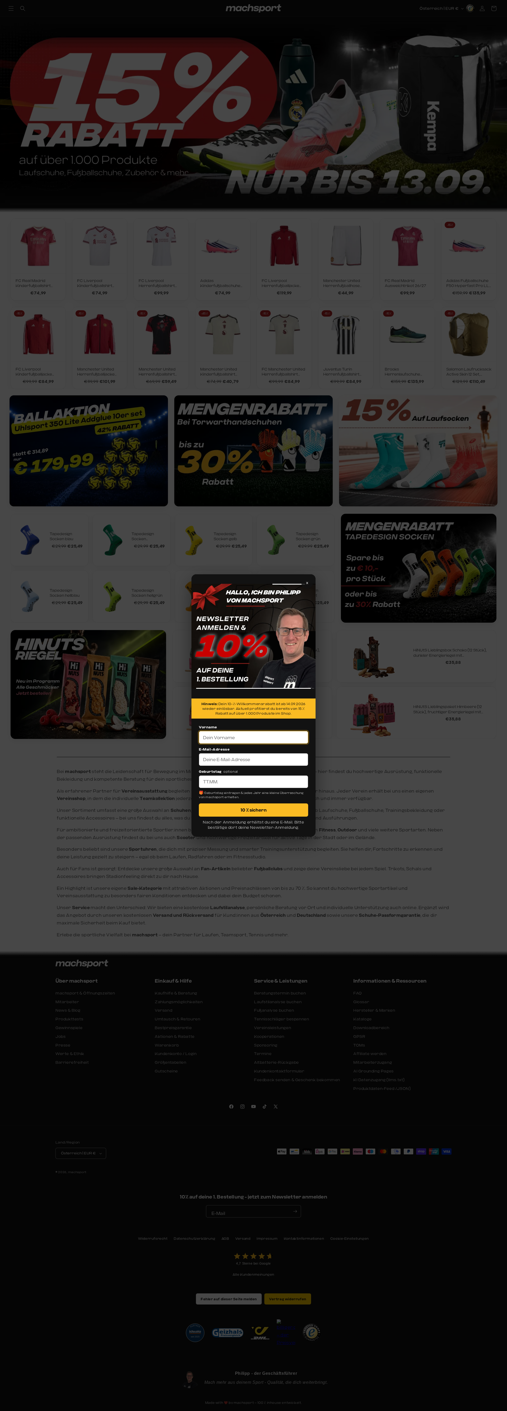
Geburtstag (210, 771)
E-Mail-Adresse (214, 749)
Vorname (208, 727)
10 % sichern (254, 809)
